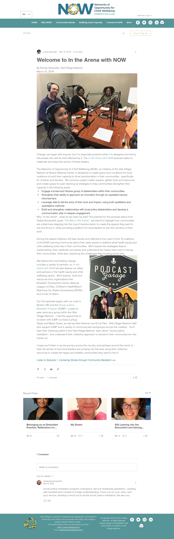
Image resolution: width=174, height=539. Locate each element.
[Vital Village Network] (138, 22)
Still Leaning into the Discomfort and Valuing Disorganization (128, 426)
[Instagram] (150, 22)
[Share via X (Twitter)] (44, 369)
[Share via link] (58, 369)
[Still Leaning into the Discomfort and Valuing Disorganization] (131, 409)
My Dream (76, 424)
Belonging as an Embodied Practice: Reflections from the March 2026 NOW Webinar (42, 426)
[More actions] (135, 51)
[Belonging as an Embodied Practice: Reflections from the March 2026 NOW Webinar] (43, 409)
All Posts (27, 33)
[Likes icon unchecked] (45, 501)
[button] (162, 21)
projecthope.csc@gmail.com (71, 530)
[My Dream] (87, 409)
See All (148, 393)
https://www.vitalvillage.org (68, 527)
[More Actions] (135, 482)
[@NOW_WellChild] (144, 22)
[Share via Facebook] (38, 369)
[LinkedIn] (157, 22)
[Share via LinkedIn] (51, 369)
